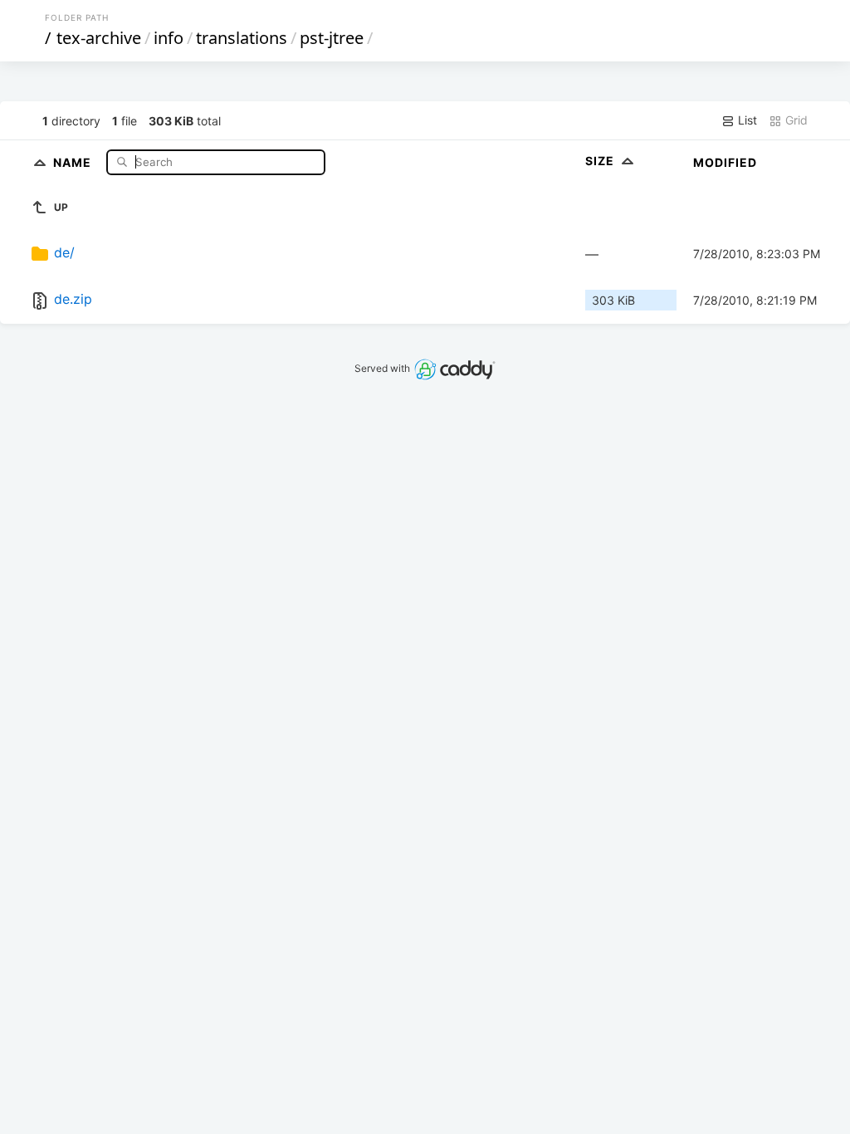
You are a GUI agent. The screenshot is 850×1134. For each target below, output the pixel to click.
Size (601, 161)
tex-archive (98, 38)
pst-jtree (332, 38)
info (168, 38)
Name (74, 161)
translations (241, 38)
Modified (725, 162)
